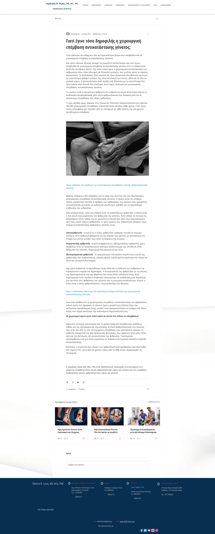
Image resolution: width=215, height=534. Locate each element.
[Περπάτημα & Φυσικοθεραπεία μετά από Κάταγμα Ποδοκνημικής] (144, 416)
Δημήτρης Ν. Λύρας (55, 3)
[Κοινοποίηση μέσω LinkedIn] (78, 382)
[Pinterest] (152, 530)
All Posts (58, 18)
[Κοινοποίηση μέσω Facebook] (67, 382)
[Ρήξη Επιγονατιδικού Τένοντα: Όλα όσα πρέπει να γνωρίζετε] (107, 416)
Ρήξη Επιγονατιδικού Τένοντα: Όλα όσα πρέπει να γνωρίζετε (106, 430)
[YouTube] (149, 530)
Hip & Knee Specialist (46, 509)
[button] (157, 18)
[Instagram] (156, 530)
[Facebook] (141, 530)
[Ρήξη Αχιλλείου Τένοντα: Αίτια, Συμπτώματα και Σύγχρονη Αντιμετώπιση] (71, 416)
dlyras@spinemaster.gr (105, 525)
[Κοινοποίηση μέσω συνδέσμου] (84, 382)
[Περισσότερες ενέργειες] (147, 33)
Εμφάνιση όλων (154, 402)
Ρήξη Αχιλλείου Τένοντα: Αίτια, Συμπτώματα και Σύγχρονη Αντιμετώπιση (70, 430)
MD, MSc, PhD (72, 3)
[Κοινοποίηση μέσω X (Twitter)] (73, 382)
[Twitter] (145, 530)
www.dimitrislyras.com (127, 521)
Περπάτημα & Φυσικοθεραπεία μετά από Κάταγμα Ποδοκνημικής (143, 430)
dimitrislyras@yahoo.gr (104, 521)
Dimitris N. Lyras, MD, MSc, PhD (48, 483)
